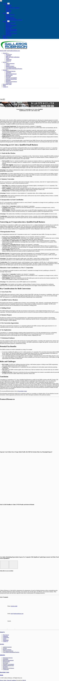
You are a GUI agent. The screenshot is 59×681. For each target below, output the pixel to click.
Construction (9, 82)
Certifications (6, 637)
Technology (8, 72)
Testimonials (8, 59)
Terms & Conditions (11, 680)
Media (4, 85)
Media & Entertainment (11, 73)
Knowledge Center (7, 84)
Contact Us (8, 60)
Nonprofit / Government (11, 77)
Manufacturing (9, 75)
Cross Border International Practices (14, 68)
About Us (5, 53)
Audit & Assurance (10, 63)
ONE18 (24, 680)
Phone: (9, 606)
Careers (7, 58)
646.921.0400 (3, 50)
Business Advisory (10, 66)
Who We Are (9, 54)
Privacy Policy (3, 680)
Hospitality (8, 80)
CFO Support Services (11, 67)
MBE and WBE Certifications (12, 57)
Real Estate (8, 76)
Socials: (9, 621)
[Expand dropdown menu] (8, 53)
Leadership (8, 55)
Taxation (8, 64)
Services (5, 62)
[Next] (13, 565)
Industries (5, 70)
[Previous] (4, 565)
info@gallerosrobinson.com (13, 50)
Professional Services (10, 71)
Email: (8, 613)
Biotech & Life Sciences (11, 81)
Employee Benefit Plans (11, 79)
